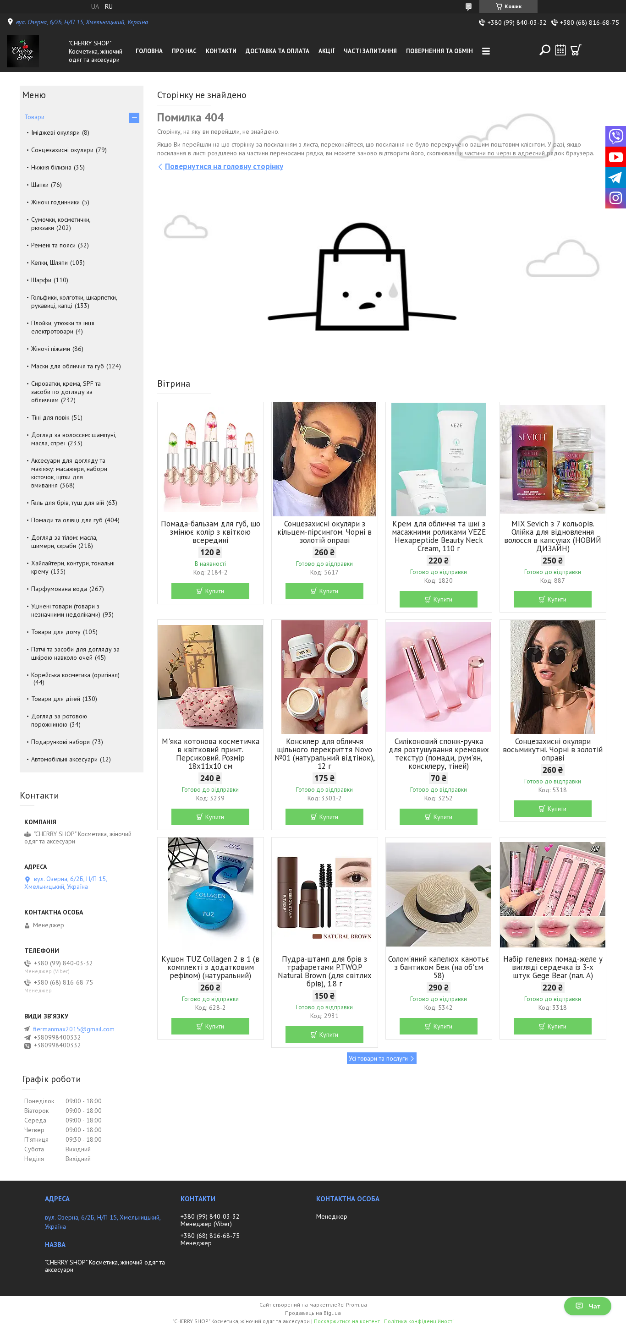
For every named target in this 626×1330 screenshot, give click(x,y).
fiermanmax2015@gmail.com (74, 1029)
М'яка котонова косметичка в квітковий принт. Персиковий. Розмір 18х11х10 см (210, 753)
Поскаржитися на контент (347, 1321)
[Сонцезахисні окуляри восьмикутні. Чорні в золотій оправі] (553, 677)
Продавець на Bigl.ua (313, 1312)
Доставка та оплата (277, 51)
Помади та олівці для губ (67, 520)
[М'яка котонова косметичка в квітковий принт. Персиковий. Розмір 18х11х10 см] (211, 677)
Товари (34, 117)
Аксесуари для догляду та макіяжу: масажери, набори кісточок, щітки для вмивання (69, 472)
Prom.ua (356, 1304)
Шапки (40, 185)
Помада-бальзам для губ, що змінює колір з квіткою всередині (210, 532)
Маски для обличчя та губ (67, 366)
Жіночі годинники (55, 202)
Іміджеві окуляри (55, 132)
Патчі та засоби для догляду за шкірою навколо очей (75, 653)
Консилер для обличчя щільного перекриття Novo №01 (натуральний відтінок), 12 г (325, 753)
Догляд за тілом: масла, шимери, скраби (64, 541)
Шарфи (41, 280)
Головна (149, 51)
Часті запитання (370, 51)
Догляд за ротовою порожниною (59, 720)
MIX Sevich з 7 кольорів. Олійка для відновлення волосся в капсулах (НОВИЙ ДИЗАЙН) (552, 536)
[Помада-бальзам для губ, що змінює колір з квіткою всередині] (211, 459)
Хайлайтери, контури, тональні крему (73, 567)
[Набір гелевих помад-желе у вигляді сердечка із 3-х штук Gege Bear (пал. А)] (553, 894)
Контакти (221, 51)
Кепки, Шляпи (49, 262)
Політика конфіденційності (419, 1321)
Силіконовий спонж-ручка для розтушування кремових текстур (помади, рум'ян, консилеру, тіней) (439, 753)
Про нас (184, 51)
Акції (326, 51)
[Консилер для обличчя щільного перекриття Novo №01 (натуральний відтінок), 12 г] (325, 677)
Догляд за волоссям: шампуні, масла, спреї (73, 439)
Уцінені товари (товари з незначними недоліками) (65, 610)
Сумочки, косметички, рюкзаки (60, 223)
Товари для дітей (55, 699)
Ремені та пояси (53, 245)
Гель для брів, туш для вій (67, 502)
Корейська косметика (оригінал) (75, 675)
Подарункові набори (60, 742)
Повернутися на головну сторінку (224, 166)
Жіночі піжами (50, 349)
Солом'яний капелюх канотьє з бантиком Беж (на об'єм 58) (438, 967)
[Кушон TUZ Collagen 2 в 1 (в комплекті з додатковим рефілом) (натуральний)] (211, 894)
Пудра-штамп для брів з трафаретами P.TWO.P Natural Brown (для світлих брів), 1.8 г (325, 971)
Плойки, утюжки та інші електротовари (62, 327)
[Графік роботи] (560, 49)
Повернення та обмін (439, 51)
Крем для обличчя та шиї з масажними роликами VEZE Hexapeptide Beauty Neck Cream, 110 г (439, 536)
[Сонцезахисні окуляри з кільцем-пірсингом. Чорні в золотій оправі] (325, 459)
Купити (214, 591)
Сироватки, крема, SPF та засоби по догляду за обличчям (66, 391)
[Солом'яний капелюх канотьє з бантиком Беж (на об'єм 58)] (439, 894)
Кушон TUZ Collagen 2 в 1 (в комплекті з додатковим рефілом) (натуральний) (210, 967)
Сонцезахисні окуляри (62, 150)
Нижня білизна (51, 167)
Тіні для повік (50, 417)
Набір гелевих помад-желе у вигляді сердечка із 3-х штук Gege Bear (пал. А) (553, 967)
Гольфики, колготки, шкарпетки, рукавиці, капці (74, 301)
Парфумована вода (59, 589)
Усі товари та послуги (378, 1058)
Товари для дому (56, 632)
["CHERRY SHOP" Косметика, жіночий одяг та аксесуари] (36, 51)
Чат (594, 1306)
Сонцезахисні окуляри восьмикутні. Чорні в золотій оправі (553, 749)
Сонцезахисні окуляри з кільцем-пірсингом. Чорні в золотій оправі (324, 532)
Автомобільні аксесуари (64, 759)
